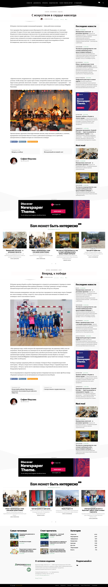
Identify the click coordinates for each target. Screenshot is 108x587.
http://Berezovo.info (25, 160)
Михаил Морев (67, 260)
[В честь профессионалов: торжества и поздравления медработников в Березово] (44, 551)
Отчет (40, 578)
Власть (77, 29)
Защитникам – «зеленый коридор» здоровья (57, 534)
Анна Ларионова (41, 258)
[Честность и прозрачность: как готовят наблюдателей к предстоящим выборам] (87, 177)
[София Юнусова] (42, 19)
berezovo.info (19, 585)
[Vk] (77, 565)
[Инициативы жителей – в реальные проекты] (87, 153)
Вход (36, 578)
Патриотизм (79, 114)
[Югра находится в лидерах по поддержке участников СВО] (44, 544)
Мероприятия (53, 11)
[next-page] (55, 263)
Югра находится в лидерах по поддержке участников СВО (58, 542)
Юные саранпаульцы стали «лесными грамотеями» (41, 251)
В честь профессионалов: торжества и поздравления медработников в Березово (58, 550)
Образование (79, 46)
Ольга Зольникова (93, 257)
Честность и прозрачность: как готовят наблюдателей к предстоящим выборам (86, 50)
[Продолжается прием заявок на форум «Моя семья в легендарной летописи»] (14, 551)
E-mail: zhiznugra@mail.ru (42, 575)
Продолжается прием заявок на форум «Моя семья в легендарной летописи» (27, 550)
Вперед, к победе (17, 152)
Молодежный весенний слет (53, 152)
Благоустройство (80, 77)
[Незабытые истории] (14, 544)
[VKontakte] (99, 3)
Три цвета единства (93, 250)
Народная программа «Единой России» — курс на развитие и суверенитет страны (86, 131)
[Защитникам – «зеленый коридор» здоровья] (44, 536)
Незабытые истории (25, 541)
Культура (47, 11)
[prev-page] (52, 263)
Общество (60, 11)
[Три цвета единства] (93, 240)
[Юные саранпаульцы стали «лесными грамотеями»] (41, 240)
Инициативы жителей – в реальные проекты (14, 251)
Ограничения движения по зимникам (27, 534)
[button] (103, 3)
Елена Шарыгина (15, 258)
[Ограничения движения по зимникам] (14, 536)
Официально (79, 128)
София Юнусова (48, 19)
